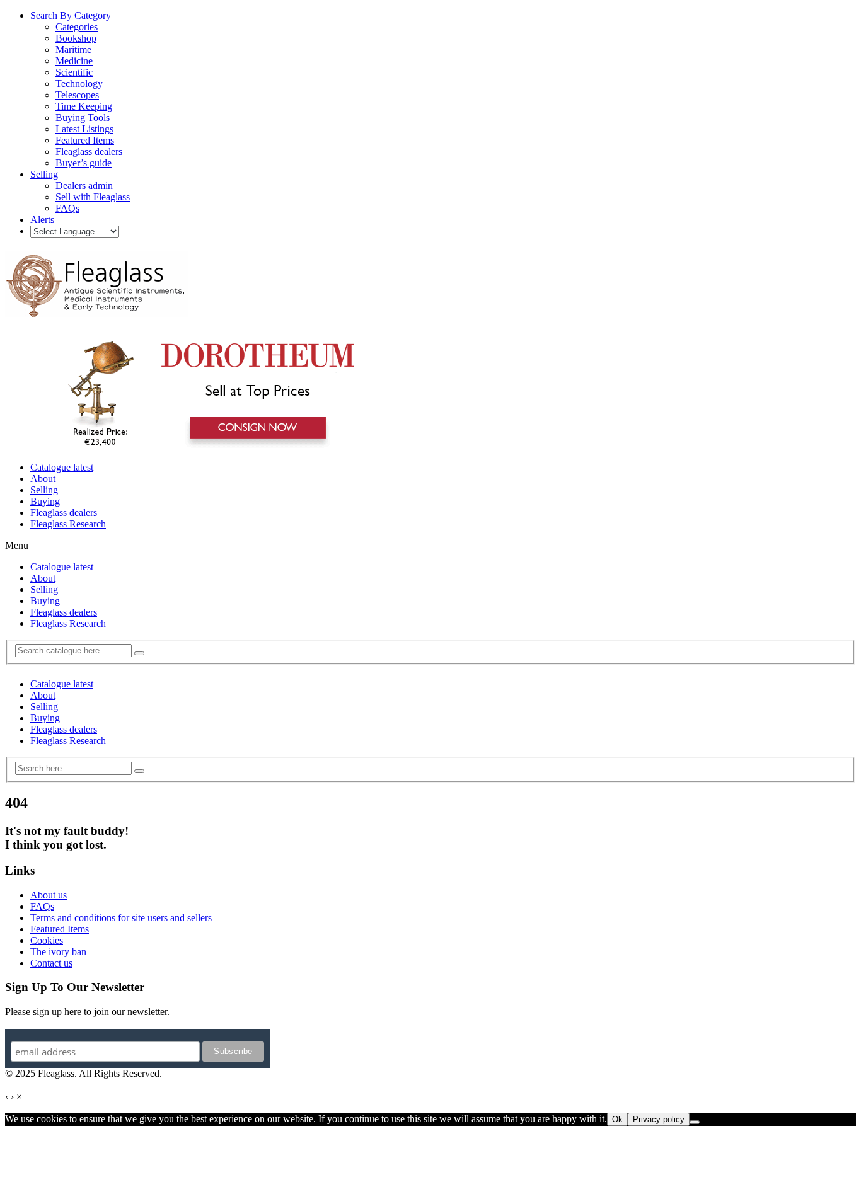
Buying (45, 501)
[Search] (139, 653)
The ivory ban (58, 951)
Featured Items (59, 929)
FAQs (42, 906)
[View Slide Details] (205, 445)
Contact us (51, 963)
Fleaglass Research (68, 524)
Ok (617, 1119)
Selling (44, 490)
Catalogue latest (61, 467)
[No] (695, 1122)
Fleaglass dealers (63, 512)
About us (48, 895)
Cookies (46, 940)
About (42, 478)
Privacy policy (659, 1119)
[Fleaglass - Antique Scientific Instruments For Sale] (96, 310)
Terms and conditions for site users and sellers (121, 917)
